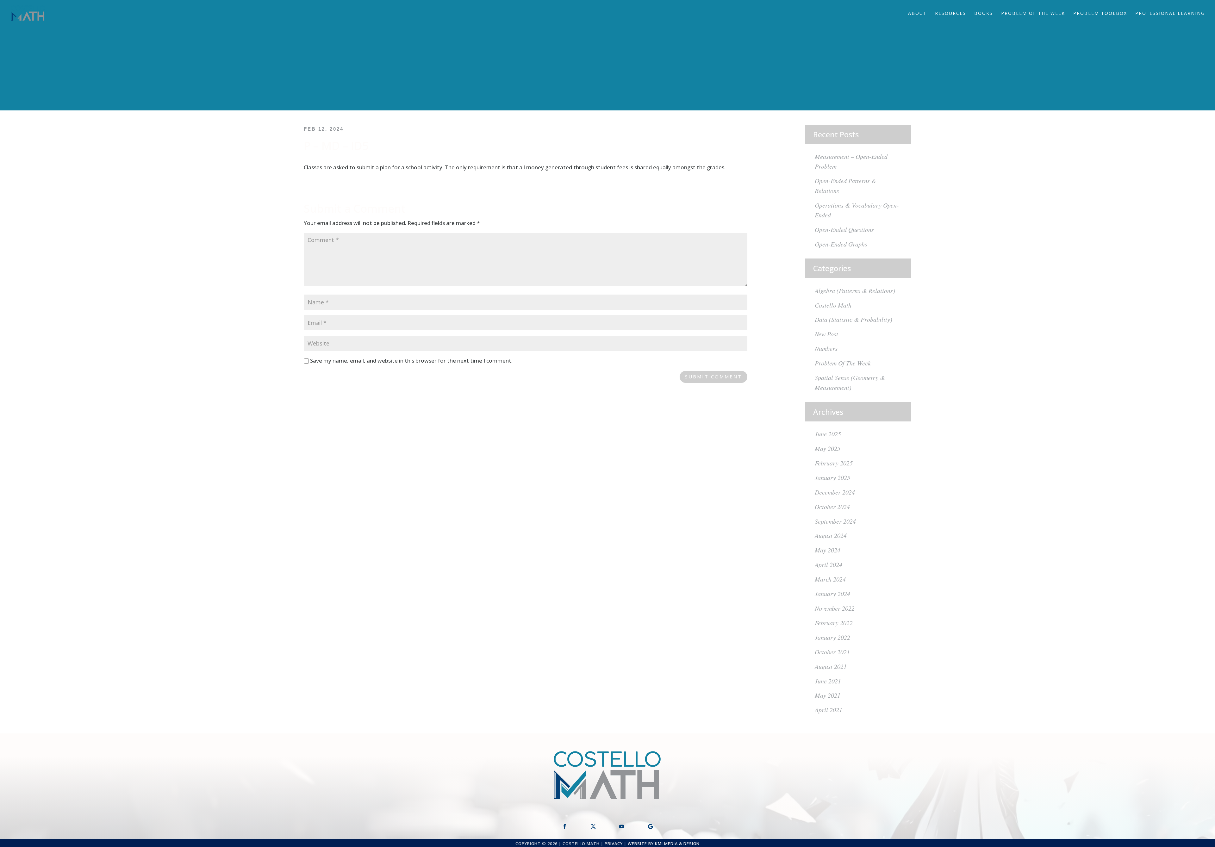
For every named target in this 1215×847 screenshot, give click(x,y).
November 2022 (835, 608)
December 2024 (835, 492)
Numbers (826, 348)
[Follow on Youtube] (621, 826)
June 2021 (828, 681)
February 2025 (834, 463)
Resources (950, 13)
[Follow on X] (593, 826)
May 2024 (827, 550)
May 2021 (827, 695)
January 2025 (832, 477)
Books (983, 13)
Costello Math (833, 305)
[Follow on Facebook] (565, 826)
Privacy (614, 843)
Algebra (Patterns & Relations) (855, 290)
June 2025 (828, 434)
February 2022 (834, 623)
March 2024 (830, 579)
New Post (826, 334)
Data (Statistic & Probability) (853, 319)
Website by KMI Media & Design (664, 843)
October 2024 (832, 506)
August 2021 (831, 666)
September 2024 (835, 521)
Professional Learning (1170, 13)
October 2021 (832, 652)
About (917, 13)
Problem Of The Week (1033, 13)
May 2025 (827, 448)
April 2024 (828, 564)
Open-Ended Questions (844, 229)
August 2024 (831, 535)
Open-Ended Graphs (841, 244)
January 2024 (832, 593)
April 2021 (828, 710)
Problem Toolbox (1100, 13)
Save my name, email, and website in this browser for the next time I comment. (411, 360)
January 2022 (832, 637)
